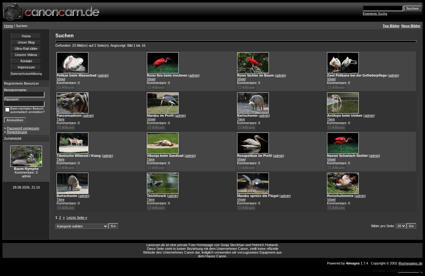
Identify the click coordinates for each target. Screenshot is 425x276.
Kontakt (26, 61)
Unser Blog (26, 42)
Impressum (26, 67)
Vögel (61, 79)
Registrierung (17, 132)
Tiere (60, 119)
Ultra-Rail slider (26, 48)
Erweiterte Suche (375, 13)
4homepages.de (410, 263)
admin (103, 75)
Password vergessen (23, 128)
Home (8, 26)
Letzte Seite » (77, 217)
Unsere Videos (26, 55)
